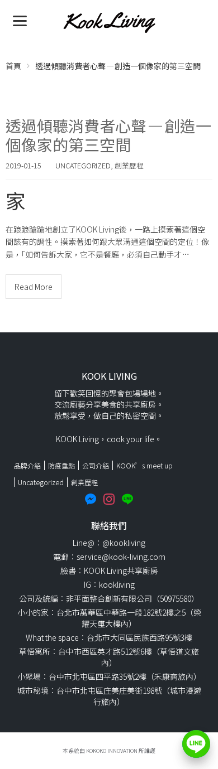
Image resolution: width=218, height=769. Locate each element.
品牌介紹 (27, 465)
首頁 (13, 65)
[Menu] (19, 19)
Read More (34, 286)
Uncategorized (83, 165)
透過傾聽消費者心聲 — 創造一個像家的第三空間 (108, 135)
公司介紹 (95, 465)
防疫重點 (61, 465)
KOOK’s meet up (144, 465)
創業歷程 (129, 165)
